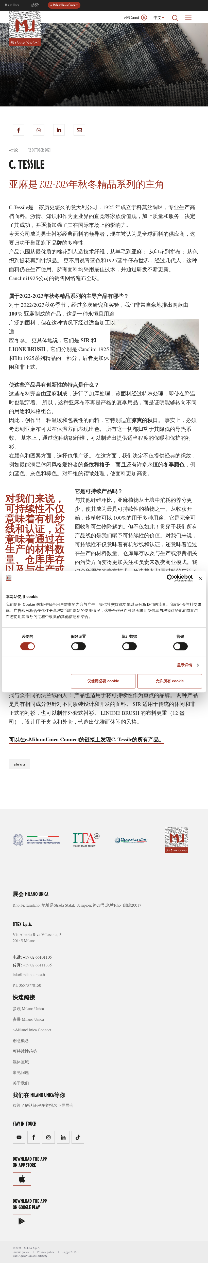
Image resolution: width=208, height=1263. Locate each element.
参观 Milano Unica (28, 1008)
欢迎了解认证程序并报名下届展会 (43, 1105)
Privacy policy (45, 1252)
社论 (13, 150)
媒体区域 (21, 1061)
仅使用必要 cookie (103, 681)
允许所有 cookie (170, 681)
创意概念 (21, 1040)
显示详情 (184, 665)
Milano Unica (12, 5)
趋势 (35, 5)
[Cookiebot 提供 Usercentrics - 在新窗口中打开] (170, 578)
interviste (19, 764)
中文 (157, 18)
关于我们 (21, 1083)
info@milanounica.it (29, 974)
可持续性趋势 (25, 1051)
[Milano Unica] (25, 27)
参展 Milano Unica (28, 1019)
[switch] (78, 646)
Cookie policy (21, 1252)
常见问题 (21, 1072)
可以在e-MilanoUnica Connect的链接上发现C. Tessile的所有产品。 (86, 739)
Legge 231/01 (70, 1252)
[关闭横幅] (200, 578)
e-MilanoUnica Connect (64, 5)
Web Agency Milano (25, 1255)
